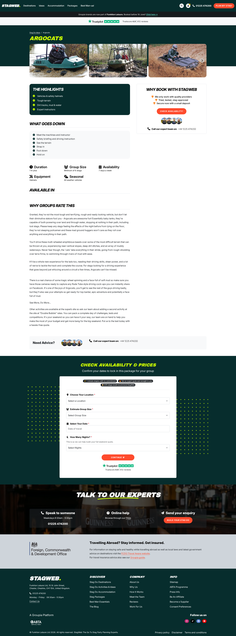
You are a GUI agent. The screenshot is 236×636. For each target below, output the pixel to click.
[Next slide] (202, 60)
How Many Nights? (81, 437)
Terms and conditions (195, 632)
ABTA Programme (179, 587)
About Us (134, 582)
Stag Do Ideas (35, 33)
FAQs (128, 518)
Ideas (41, 5)
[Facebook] (198, 621)
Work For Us (136, 606)
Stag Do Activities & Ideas (103, 587)
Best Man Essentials (100, 601)
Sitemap (174, 582)
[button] (188, 6)
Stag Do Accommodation (102, 592)
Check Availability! (171, 111)
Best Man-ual (87, 5)
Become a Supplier (179, 601)
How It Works (136, 592)
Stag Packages (97, 596)
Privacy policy (162, 632)
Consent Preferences (180, 606)
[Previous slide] (34, 60)
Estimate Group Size (81, 409)
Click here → (152, 14)
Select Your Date (79, 423)
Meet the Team (137, 596)
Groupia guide (137, 557)
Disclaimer (177, 632)
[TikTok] (193, 621)
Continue (116, 457)
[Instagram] (187, 621)
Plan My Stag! (224, 6)
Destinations (29, 5)
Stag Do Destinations (100, 582)
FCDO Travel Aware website (135, 553)
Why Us (134, 587)
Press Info (175, 592)
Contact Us (34, 601)
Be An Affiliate (177, 596)
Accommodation (56, 5)
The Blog (94, 606)
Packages (72, 5)
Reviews (134, 601)
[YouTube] (204, 621)
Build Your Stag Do (178, 520)
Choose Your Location (82, 394)
